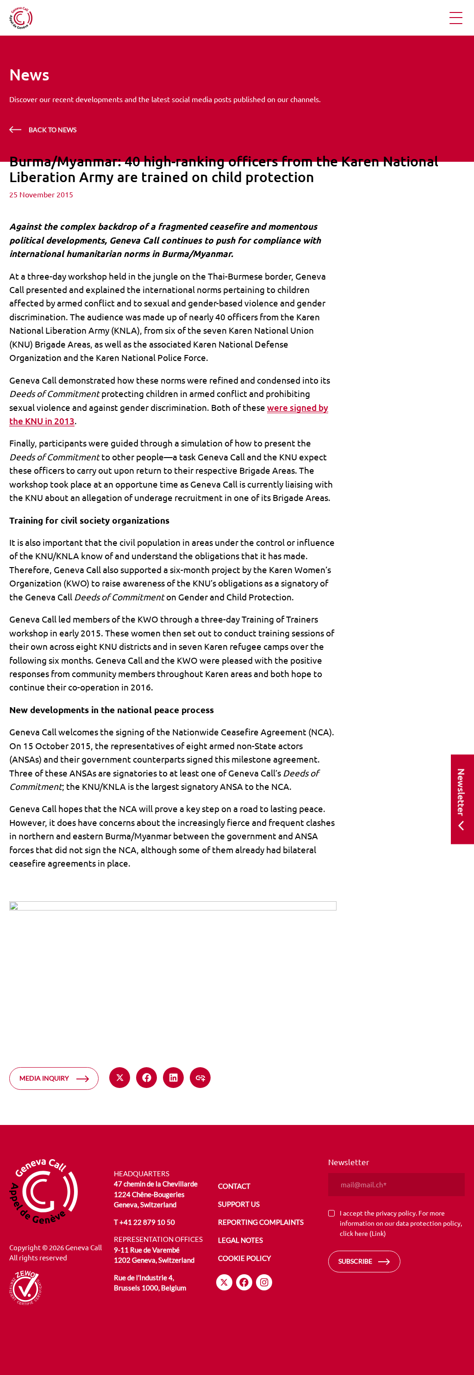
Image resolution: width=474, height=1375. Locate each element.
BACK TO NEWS (52, 130)
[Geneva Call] (63, 1191)
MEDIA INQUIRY (44, 1078)
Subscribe (355, 1261)
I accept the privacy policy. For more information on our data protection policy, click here (401, 1223)
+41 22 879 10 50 (147, 1222)
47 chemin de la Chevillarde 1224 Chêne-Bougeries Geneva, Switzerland (156, 1194)
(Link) (377, 1233)
